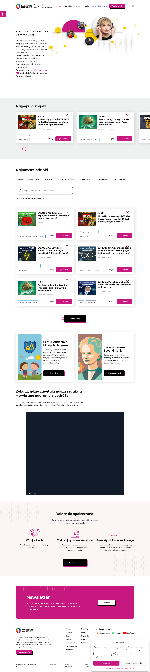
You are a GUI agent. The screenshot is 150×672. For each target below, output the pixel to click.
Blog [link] (83, 639)
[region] (75, 453)
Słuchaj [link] (64, 139)
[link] (3, 14)
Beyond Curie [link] (85, 636)
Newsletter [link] (52, 664)
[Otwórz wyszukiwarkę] (130, 6)
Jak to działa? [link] (53, 373)
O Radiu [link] (69, 633)
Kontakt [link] (84, 643)
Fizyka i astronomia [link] (25, 266)
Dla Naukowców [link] (71, 646)
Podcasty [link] (69, 650)
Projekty (68, 6)
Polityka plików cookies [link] (112, 668)
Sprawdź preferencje (134, 663)
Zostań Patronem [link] (75, 563)
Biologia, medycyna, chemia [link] (28, 135)
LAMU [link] (42, 236)
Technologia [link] (23, 270)
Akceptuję (106, 663)
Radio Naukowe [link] (22, 5)
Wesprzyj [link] (22, 652)
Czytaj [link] (50, 139)
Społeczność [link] (70, 643)
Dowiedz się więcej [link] (114, 373)
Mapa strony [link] (87, 665)
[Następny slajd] (24, 149)
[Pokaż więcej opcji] (70, 115)
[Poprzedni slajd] (18, 149)
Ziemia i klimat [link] (23, 139)
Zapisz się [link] (106, 603)
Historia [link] (68, 639)
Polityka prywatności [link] (127, 668)
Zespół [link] (68, 636)
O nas (35, 6)
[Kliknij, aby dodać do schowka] (66, 114)
